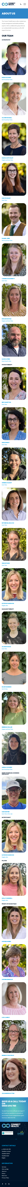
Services (4, 1167)
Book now (4, 1175)
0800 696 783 (9, 1105)
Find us (3, 1173)
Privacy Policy (5, 1178)
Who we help (5, 1169)
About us (4, 1171)
